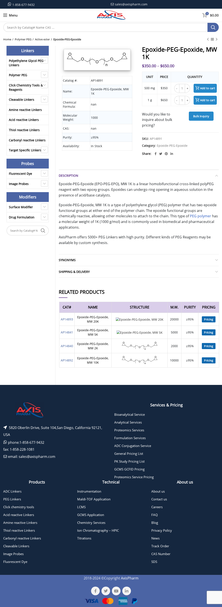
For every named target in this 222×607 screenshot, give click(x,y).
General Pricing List (128, 453)
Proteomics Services (129, 430)
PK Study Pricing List (129, 461)
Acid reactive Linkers (24, 120)
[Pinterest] (166, 154)
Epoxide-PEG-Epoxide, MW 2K (93, 346)
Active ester (42, 39)
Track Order (160, 546)
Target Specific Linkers (25, 150)
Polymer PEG (23, 39)
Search (213, 27)
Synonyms (67, 260)
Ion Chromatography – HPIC (98, 530)
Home (7, 39)
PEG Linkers (12, 499)
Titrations (84, 538)
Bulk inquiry (201, 116)
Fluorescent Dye (20, 174)
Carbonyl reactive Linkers (27, 140)
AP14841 (67, 332)
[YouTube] (116, 591)
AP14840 (67, 346)
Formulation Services (130, 438)
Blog (154, 522)
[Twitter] (160, 154)
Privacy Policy (161, 530)
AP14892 (67, 360)
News (155, 538)
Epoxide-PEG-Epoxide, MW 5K (93, 332)
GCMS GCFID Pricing (129, 469)
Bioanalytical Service (129, 414)
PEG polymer (200, 216)
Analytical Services (128, 422)
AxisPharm (130, 578)
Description (68, 175)
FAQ (154, 515)
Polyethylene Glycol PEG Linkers (26, 63)
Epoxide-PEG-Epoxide (67, 39)
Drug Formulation (21, 217)
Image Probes (19, 184)
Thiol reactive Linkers (24, 130)
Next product (216, 39)
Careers (157, 507)
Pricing (208, 319)
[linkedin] (171, 154)
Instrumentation (89, 491)
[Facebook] (155, 154)
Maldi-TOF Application (94, 499)
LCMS (81, 507)
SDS (154, 561)
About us (158, 491)
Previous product (208, 39)
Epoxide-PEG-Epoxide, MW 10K (93, 360)
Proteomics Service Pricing (134, 477)
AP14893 (67, 319)
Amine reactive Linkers (25, 110)
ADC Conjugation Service (132, 446)
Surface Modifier (21, 207)
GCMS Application (90, 515)
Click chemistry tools (18, 507)
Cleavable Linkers (21, 99)
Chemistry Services (91, 522)
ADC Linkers (12, 491)
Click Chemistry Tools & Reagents (26, 87)
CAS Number (160, 554)
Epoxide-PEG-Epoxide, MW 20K (93, 319)
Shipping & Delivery (74, 272)
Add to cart (207, 88)
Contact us (159, 499)
